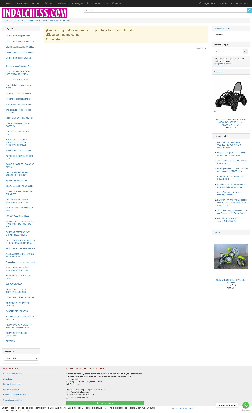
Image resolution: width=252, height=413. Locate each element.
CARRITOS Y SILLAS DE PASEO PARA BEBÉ (19, 192)
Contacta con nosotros (12, 400)
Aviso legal (7, 379)
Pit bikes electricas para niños (18, 93)
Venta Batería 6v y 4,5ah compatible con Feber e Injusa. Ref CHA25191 (232, 211)
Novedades (219, 71)
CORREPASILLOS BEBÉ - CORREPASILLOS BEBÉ (17, 290)
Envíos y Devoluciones (12, 373)
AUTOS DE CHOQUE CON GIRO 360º (20, 157)
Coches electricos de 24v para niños (18, 59)
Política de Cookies (11, 389)
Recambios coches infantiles (18, 98)
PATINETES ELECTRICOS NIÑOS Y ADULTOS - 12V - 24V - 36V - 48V (20, 224)
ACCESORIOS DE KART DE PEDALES (18, 304)
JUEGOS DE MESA (14, 284)
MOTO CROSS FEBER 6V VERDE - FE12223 (231, 281)
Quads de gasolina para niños (18, 66)
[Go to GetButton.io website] (246, 410)
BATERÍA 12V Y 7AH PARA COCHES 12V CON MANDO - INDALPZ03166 (229, 145)
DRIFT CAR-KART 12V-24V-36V (19, 118)
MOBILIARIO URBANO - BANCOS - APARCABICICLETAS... (21, 255)
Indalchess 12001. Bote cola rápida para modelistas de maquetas (232, 185)
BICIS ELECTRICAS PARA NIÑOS (20, 46)
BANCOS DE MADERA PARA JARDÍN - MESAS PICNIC (18, 233)
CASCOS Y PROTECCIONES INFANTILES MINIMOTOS (18, 72)
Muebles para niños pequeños (18, 150)
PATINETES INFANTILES (16, 180)
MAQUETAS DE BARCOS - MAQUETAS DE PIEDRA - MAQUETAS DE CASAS (17, 142)
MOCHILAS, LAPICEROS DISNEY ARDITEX (20, 318)
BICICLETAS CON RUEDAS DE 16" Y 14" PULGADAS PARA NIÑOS (20, 241)
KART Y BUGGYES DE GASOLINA (20, 248)
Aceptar (174, 408)
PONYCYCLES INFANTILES (17, 216)
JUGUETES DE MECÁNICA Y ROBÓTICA (18, 124)
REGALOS (10, 341)
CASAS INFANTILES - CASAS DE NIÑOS (20, 165)
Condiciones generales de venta (16, 394)
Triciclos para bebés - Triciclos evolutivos (18, 111)
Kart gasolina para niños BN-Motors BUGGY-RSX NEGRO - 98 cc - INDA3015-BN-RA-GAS (231, 122)
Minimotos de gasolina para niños (20, 41)
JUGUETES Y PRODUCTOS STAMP (18, 132)
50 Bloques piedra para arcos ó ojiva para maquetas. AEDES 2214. (232, 169)
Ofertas (217, 232)
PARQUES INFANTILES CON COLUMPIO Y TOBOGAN (18, 173)
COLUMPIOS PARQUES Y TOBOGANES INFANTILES (17, 200)
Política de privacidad (12, 384)
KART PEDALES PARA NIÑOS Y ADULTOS (19, 209)
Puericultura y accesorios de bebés (20, 262)
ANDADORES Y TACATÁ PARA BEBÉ (19, 277)
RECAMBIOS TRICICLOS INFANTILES (16, 334)
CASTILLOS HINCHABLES (17, 79)
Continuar (202, 48)
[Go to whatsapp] (245, 405)
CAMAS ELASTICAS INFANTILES (20, 297)
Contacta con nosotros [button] (106, 403)
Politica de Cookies (187, 408)
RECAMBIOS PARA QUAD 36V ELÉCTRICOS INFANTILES (19, 326)
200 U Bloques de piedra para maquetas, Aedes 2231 (229, 193)
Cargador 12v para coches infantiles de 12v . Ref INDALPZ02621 (232, 154)
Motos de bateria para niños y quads (18, 86)
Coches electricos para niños (18, 35)
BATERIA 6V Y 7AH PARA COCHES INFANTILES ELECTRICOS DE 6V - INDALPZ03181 (232, 203)
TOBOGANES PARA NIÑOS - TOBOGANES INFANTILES (18, 268)
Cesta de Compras (222, 28)
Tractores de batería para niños (19, 104)
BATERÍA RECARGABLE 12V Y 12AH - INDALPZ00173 (230, 219)
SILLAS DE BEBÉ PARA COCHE (19, 186)
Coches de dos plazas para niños (20, 52)
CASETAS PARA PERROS (17, 311)
